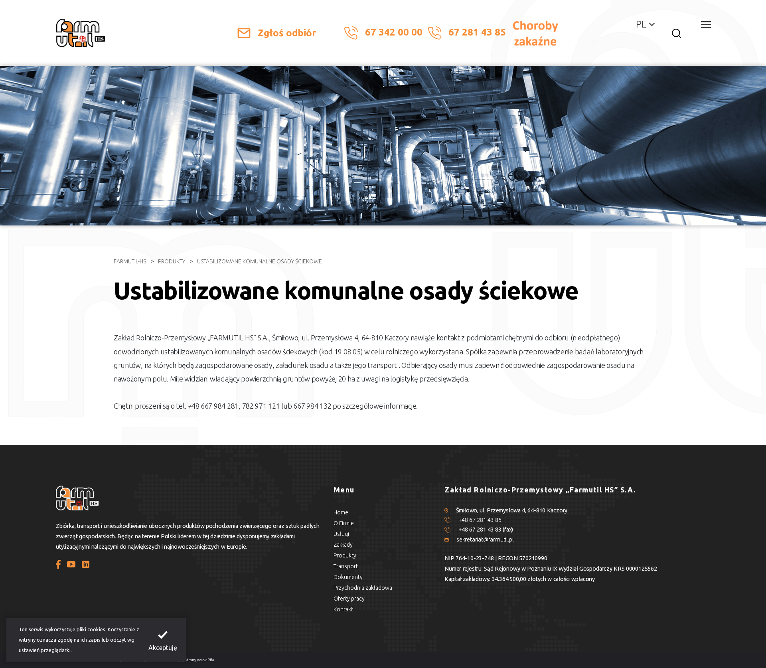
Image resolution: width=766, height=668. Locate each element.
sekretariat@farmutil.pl (484, 539)
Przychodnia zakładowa (363, 588)
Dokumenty (348, 577)
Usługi (341, 534)
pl (641, 24)
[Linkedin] (85, 563)
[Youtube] (71, 563)
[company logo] (80, 33)
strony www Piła (199, 660)
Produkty (171, 261)
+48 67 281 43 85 (479, 520)
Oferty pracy (349, 598)
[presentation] (163, 639)
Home (341, 512)
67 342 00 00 (393, 32)
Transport (346, 566)
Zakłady (343, 545)
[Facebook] (58, 563)
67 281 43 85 (478, 32)
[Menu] (706, 25)
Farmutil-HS (130, 261)
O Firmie (344, 523)
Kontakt (343, 609)
